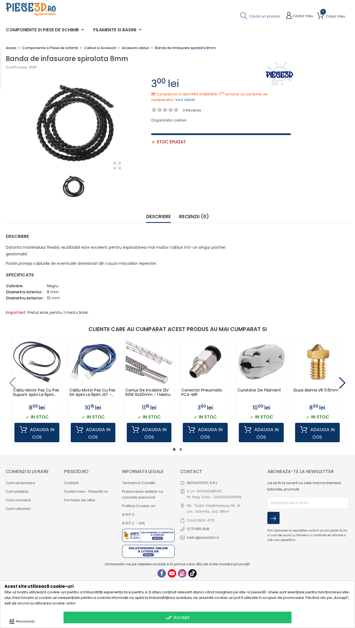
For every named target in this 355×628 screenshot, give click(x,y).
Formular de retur (79, 500)
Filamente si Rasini (118, 30)
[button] (174, 449)
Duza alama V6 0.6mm (316, 390)
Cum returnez (18, 508)
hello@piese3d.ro (203, 537)
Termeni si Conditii (138, 482)
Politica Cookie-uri (138, 505)
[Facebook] (162, 573)
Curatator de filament (259, 390)
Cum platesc (17, 491)
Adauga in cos (41, 433)
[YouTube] (172, 573)
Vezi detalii (185, 99)
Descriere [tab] (158, 217)
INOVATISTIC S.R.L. (202, 482)
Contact (71, 482)
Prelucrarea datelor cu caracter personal (142, 494)
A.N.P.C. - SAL (133, 523)
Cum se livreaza (20, 482)
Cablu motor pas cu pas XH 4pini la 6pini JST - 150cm (92, 392)
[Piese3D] (279, 74)
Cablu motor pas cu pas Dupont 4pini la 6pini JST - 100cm (36, 392)
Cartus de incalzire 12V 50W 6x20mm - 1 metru (148, 392)
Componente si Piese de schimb (45, 30)
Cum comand (18, 500)
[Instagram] (182, 573)
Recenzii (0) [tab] (194, 217)
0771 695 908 (198, 529)
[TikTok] (192, 573)
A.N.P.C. (128, 514)
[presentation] (12, 383)
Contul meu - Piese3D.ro (86, 491)
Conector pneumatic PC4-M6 (201, 392)
